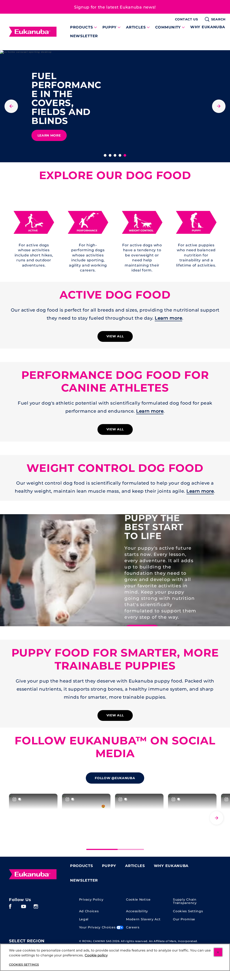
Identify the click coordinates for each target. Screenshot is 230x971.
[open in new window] (33, 222)
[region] (115, 957)
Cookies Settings (188, 911)
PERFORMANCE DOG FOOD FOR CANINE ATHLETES (115, 381)
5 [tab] (125, 155)
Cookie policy (96, 955)
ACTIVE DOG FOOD (115, 294)
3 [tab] (115, 155)
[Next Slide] (216, 818)
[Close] (218, 952)
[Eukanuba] (33, 874)
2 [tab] (110, 155)
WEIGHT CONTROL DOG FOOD (115, 468)
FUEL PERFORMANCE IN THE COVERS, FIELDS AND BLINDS (66, 98)
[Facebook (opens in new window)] (10, 908)
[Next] (219, 106)
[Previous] (11, 106)
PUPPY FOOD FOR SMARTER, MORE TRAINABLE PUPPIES (115, 659)
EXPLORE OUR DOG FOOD (115, 175)
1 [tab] (105, 155)
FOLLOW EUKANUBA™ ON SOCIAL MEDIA (115, 747)
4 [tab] (120, 155)
